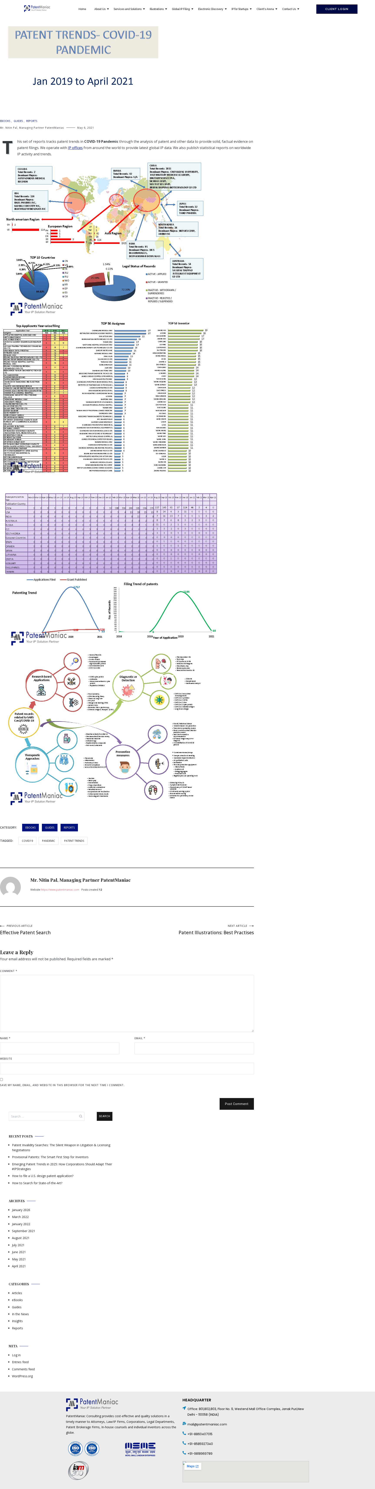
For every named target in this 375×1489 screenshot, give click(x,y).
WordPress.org (22, 1376)
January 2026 (21, 1210)
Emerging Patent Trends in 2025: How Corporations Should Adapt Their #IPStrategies (62, 1166)
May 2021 (19, 1259)
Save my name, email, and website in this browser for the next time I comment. (62, 1085)
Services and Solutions (127, 9)
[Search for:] (46, 1116)
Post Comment (236, 1104)
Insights (17, 1321)
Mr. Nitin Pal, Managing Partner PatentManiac (32, 128)
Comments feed (23, 1369)
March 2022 (20, 1217)
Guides (18, 121)
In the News (20, 1314)
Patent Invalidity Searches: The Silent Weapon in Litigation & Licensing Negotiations (61, 1147)
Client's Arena (265, 9)
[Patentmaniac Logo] (37, 8)
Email (140, 1038)
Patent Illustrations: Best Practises (216, 930)
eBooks (5, 121)
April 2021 (19, 1266)
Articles (17, 1293)
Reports (31, 121)
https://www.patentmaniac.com (60, 889)
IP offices (75, 147)
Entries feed (20, 1362)
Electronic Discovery (210, 9)
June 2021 (19, 1252)
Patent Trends (74, 841)
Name (5, 1038)
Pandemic (48, 841)
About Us (99, 9)
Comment (8, 971)
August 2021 (21, 1238)
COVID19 (27, 841)
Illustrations (157, 9)
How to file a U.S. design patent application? (42, 1176)
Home (82, 9)
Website (6, 1059)
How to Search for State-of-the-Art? (37, 1183)
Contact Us (289, 9)
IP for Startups (240, 9)
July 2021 (18, 1245)
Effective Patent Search (25, 930)
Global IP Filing (181, 9)
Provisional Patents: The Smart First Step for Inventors (50, 1157)
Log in (16, 1355)
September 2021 (23, 1231)
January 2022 (21, 1224)
